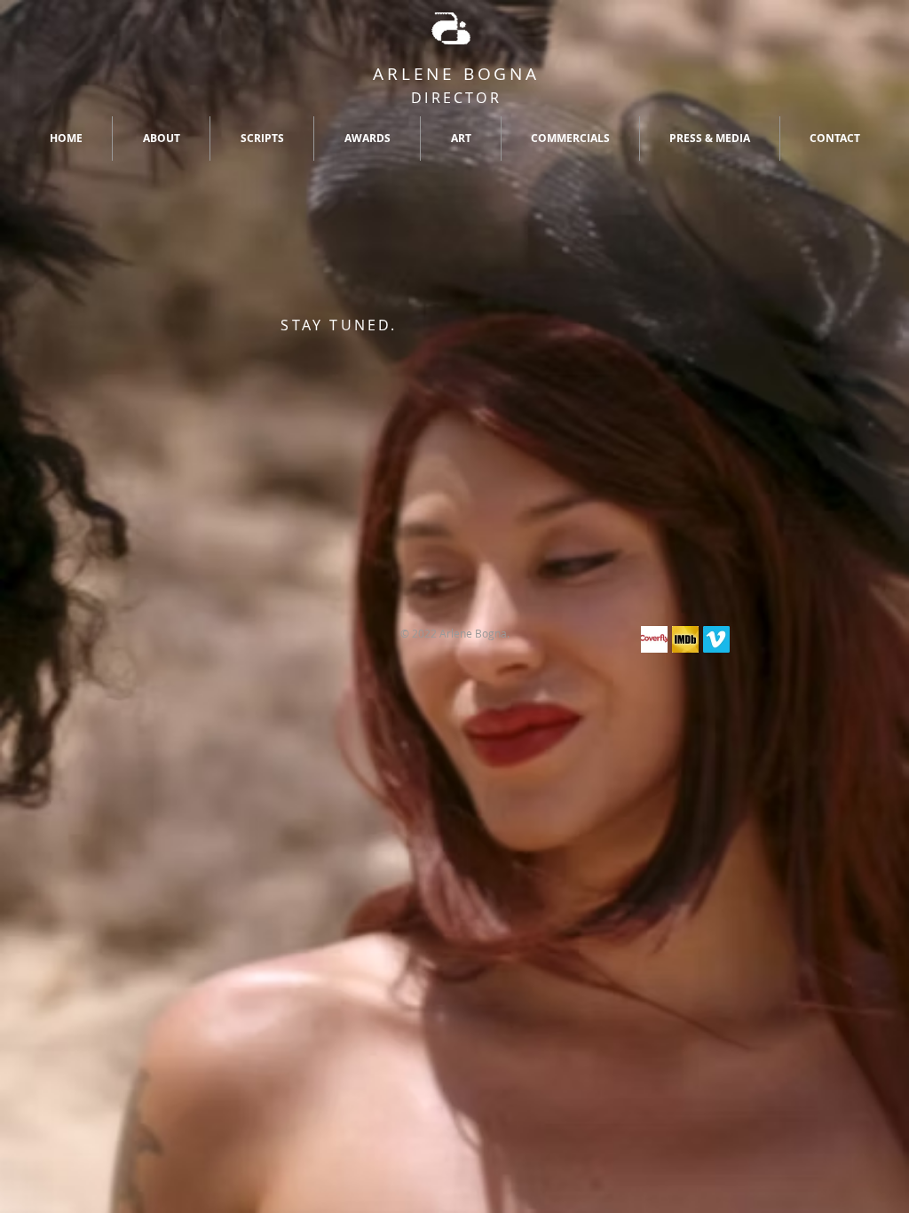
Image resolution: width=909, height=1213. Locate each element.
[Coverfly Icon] (654, 639)
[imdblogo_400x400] (685, 639)
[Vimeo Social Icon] (716, 639)
